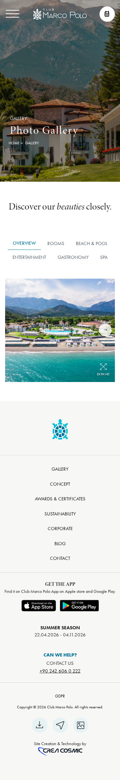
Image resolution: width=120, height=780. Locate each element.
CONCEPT (60, 484)
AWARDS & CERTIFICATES (60, 499)
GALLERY (60, 469)
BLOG (60, 543)
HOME (14, 143)
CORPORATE (60, 528)
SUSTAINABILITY (60, 514)
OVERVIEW (24, 243)
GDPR (60, 696)
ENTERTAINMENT (29, 257)
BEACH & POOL (91, 243)
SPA (104, 257)
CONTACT (60, 558)
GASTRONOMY (73, 257)
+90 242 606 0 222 (60, 671)
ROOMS (55, 243)
